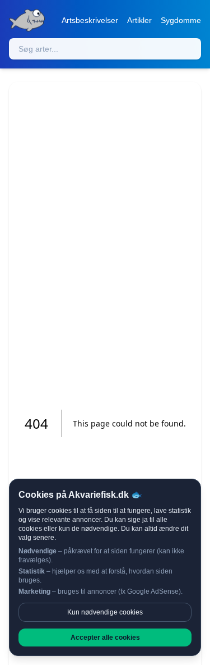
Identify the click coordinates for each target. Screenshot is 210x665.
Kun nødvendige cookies (105, 612)
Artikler (139, 20)
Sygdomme (181, 20)
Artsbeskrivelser (90, 20)
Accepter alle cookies (105, 637)
